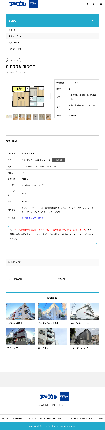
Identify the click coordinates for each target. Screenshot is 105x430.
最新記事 (12, 30)
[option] (28, 96)
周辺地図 (59, 160)
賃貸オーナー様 (17, 418)
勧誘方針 (61, 418)
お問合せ (100, 418)
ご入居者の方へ (30, 418)
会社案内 (5, 418)
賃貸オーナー (14, 42)
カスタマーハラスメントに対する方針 (80, 418)
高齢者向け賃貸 (15, 49)
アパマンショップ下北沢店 (32, 218)
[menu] (94, 4)
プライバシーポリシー (47, 418)
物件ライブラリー (16, 36)
